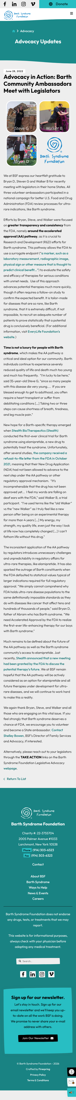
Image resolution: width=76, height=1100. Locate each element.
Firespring (44, 1069)
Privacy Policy (38, 1074)
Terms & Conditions (38, 1080)
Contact (38, 864)
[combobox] (38, 961)
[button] (71, 13)
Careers (38, 899)
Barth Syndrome (38, 882)
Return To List (16, 779)
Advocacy (27, 31)
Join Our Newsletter (35, 1038)
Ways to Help (38, 887)
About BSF (38, 876)
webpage (10, 768)
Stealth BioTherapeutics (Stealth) (35, 430)
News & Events (38, 893)
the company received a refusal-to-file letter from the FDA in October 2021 (35, 458)
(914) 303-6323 (43, 850)
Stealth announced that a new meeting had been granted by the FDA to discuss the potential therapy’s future (37, 663)
